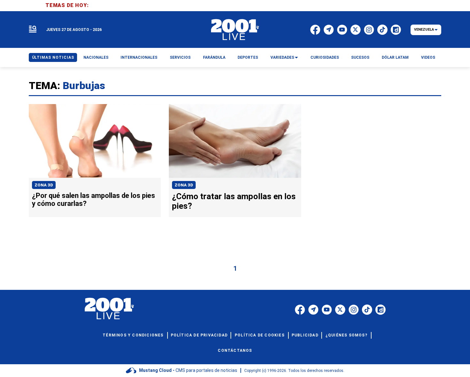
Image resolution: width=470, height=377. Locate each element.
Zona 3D (44, 185)
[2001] (235, 30)
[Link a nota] (95, 141)
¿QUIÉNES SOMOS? (346, 335)
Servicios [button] (180, 57)
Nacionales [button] (95, 57)
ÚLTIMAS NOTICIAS (53, 57)
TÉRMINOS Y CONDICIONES (133, 335)
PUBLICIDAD (305, 335)
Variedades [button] (282, 57)
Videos (428, 57)
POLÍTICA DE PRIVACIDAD (199, 335)
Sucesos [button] (360, 57)
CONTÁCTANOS (235, 350)
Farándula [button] (214, 57)
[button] (32, 29)
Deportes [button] (248, 57)
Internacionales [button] (139, 57)
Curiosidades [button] (324, 57)
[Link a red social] (300, 310)
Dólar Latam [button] (395, 57)
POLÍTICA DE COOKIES (260, 335)
